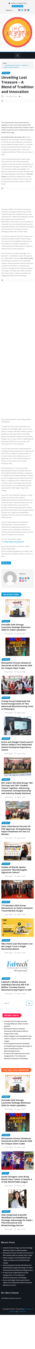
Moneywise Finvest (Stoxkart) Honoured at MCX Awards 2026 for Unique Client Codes (16, 665)
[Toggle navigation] (17, 55)
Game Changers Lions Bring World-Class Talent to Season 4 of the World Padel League (18, 1038)
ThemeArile (22, 1311)
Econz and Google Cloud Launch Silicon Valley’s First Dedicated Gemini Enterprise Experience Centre (17, 746)
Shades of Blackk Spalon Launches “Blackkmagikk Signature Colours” (14, 870)
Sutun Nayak (9, 633)
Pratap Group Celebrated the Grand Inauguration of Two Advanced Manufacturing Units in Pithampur (17, 705)
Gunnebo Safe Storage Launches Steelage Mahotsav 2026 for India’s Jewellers (16, 627)
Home (5, 63)
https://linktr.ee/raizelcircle (14, 542)
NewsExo (12, 1311)
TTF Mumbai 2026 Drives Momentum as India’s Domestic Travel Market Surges (17, 908)
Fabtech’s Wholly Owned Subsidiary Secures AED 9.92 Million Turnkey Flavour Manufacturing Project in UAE (16, 986)
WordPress (28, 1309)
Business (7, 563)
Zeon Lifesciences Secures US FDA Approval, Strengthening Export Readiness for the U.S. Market (15, 830)
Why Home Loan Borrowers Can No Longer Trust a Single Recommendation (17, 946)
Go (29, 1003)
